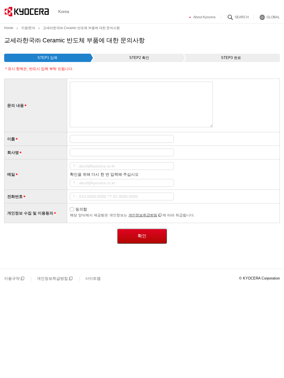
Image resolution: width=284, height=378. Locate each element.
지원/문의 (28, 28)
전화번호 (15, 196)
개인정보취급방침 (142, 215)
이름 (11, 139)
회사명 (13, 152)
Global (273, 16)
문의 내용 (15, 105)
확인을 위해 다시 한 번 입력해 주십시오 (104, 174)
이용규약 (12, 278)
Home (8, 28)
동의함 (81, 209)
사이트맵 (93, 278)
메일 (11, 174)
